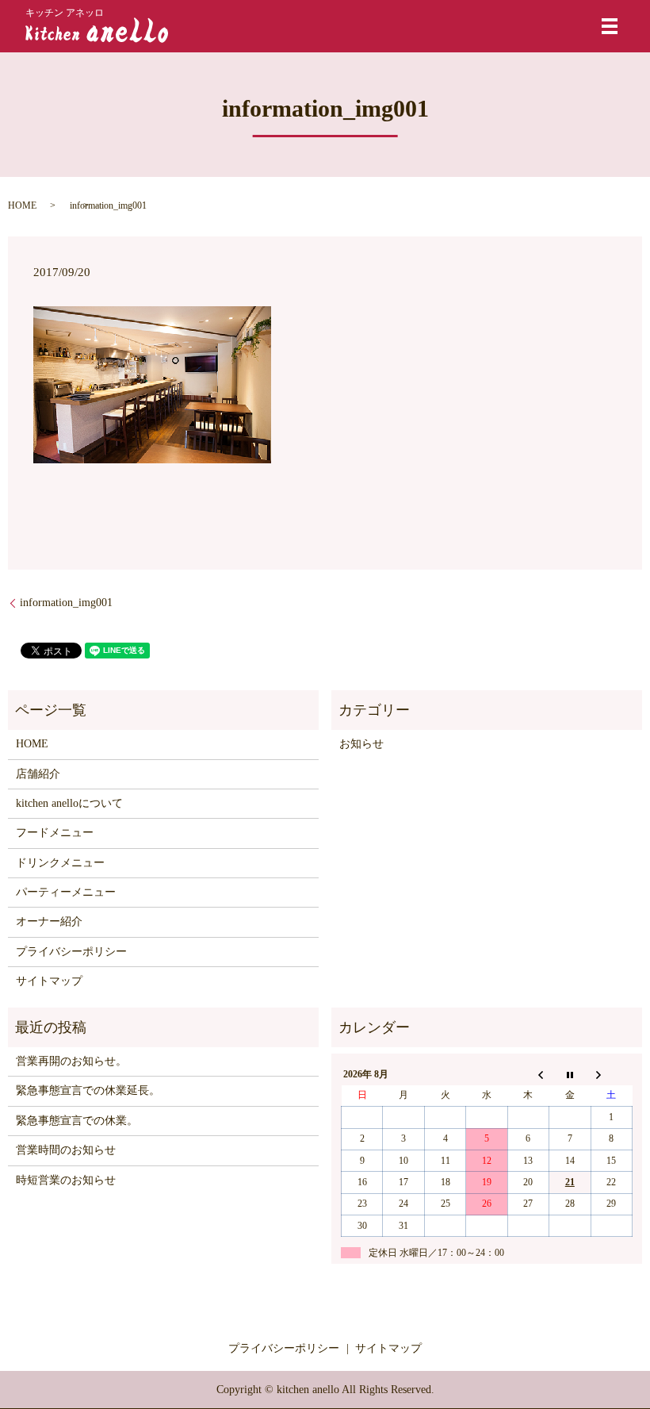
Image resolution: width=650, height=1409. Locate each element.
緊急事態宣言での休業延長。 (88, 1090)
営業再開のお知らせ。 (71, 1061)
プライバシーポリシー (71, 952)
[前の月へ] (528, 1074)
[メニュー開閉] (610, 26)
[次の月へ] (611, 1074)
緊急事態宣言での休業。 (77, 1121)
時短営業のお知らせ (66, 1180)
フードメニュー (55, 833)
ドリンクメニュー (60, 863)
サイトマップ (49, 981)
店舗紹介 (38, 774)
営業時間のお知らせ (66, 1150)
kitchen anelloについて (69, 803)
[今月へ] (570, 1074)
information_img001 (66, 603)
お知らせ (361, 744)
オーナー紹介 (49, 921)
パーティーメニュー (66, 892)
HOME (22, 205)
